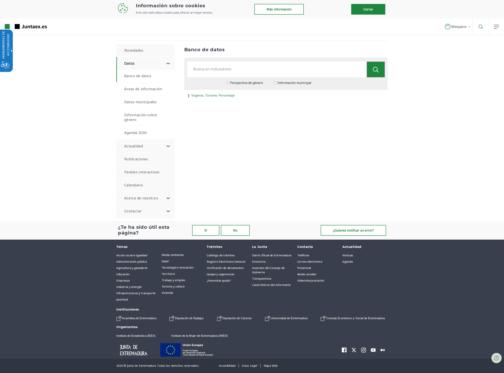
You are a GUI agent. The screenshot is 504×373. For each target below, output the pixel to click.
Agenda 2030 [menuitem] (135, 132)
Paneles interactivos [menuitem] (142, 172)
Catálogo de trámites (221, 255)
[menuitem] (183, 255)
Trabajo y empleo (173, 280)
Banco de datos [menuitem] (137, 75)
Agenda (347, 261)
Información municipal (294, 83)
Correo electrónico (309, 261)
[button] (457, 26)
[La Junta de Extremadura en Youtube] (373, 350)
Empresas (123, 280)
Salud (165, 261)
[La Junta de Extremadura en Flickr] (383, 350)
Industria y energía (128, 287)
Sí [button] (205, 230)
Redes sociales (306, 274)
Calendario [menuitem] (133, 185)
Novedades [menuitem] (134, 50)
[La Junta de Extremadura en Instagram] (363, 350)
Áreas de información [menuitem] (143, 89)
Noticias (347, 255)
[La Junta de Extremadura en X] (354, 350)
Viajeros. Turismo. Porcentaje (213, 95)
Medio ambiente (173, 255)
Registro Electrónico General (226, 261)
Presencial (304, 268)
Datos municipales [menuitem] (140, 102)
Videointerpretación (310, 280)
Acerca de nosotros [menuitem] (141, 198)
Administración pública (131, 261)
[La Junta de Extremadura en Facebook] (344, 350)
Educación (123, 274)
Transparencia (261, 278)
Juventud (122, 299)
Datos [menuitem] (129, 63)
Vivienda (167, 293)
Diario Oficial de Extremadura (271, 255)
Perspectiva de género (246, 83)
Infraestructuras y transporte (136, 293)
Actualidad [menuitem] (133, 146)
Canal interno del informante (271, 285)
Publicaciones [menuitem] (136, 159)
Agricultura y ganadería (131, 268)
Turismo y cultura (173, 286)
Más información (279, 9)
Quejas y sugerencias (220, 274)
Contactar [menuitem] (133, 211)
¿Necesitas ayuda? (219, 280)
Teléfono (303, 255)
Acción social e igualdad (131, 255)
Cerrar (368, 9)
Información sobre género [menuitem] (140, 117)
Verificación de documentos (225, 268)
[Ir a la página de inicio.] (18, 26)
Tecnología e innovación (178, 267)
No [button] (235, 230)
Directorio (259, 261)
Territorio (168, 274)
